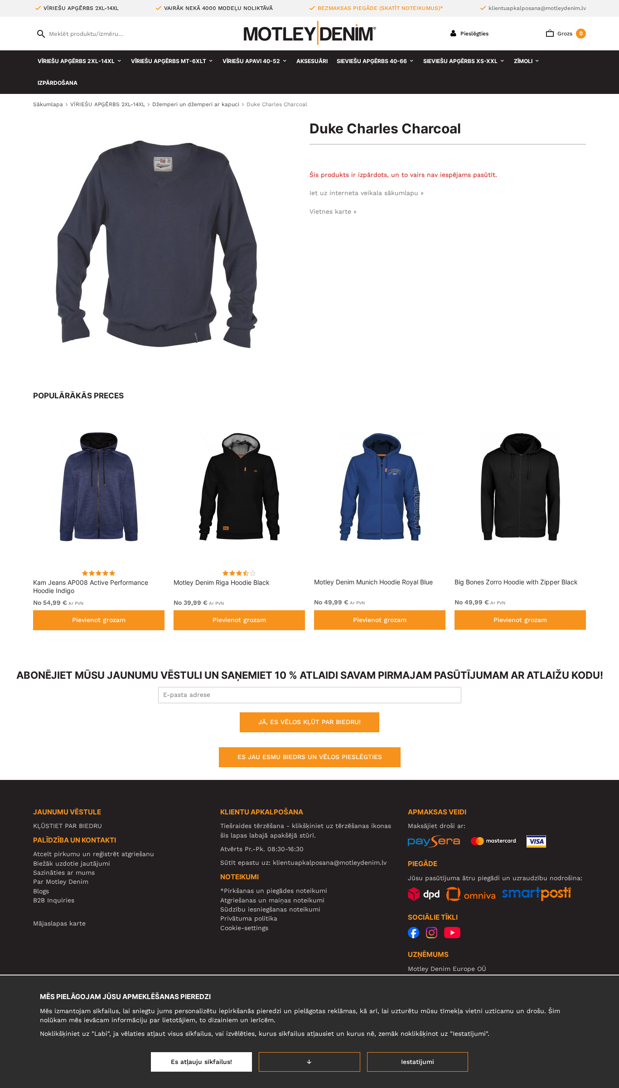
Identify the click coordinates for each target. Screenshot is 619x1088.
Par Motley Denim (60, 881)
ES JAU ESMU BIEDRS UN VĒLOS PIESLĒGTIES (309, 756)
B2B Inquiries (53, 900)
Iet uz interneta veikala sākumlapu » (367, 192)
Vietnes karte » (333, 211)
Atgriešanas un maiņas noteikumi (272, 900)
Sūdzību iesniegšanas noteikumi (270, 909)
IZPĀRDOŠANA (57, 82)
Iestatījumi (417, 1061)
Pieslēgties (473, 33)
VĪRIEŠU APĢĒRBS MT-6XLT (168, 61)
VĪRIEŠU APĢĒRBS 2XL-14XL (76, 61)
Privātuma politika (248, 918)
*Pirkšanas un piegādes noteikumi (273, 890)
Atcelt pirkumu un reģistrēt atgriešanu (93, 854)
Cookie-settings (244, 927)
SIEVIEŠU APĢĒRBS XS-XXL (460, 61)
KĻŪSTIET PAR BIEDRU (67, 825)
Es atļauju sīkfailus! (201, 1061)
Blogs (41, 891)
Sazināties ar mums (64, 872)
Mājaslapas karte (59, 923)
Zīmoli (523, 61)
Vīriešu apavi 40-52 (251, 61)
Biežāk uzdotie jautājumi (71, 863)
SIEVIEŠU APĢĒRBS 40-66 (372, 61)
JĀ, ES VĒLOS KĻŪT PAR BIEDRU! (309, 721)
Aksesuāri (312, 61)
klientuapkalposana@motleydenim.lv (537, 8)
